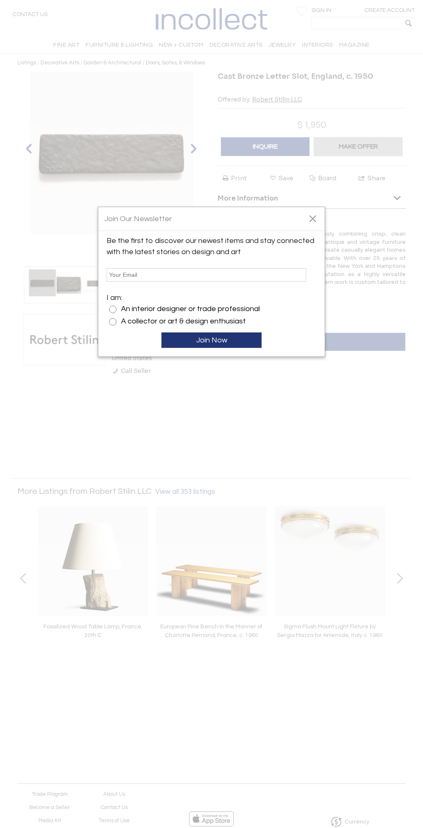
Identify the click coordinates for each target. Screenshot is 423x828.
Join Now (211, 340)
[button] (312, 218)
